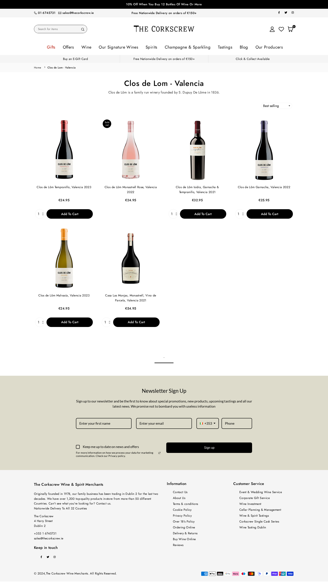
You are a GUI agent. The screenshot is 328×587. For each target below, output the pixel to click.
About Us (179, 497)
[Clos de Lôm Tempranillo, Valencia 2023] (64, 149)
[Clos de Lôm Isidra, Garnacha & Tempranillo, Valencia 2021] (197, 149)
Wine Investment (250, 503)
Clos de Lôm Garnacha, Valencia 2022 (264, 186)
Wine (103, 46)
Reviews (178, 544)
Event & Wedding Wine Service (260, 491)
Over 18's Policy (184, 520)
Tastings (212, 46)
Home (37, 66)
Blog (226, 46)
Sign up (209, 446)
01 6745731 (46, 13)
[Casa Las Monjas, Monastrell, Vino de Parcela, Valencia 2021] (130, 257)
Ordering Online (184, 526)
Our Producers (247, 46)
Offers (89, 46)
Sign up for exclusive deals (164, 4)
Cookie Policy (182, 508)
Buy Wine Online (184, 538)
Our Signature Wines (128, 46)
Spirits (154, 46)
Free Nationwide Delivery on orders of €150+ (164, 13)
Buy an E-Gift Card (75, 58)
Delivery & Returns (185, 532)
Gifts (75, 46)
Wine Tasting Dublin (252, 526)
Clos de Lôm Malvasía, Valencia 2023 (64, 294)
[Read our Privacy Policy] (159, 451)
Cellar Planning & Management (260, 508)
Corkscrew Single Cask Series (259, 520)
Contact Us (180, 491)
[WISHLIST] (281, 29)
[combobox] (207, 422)
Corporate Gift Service (254, 497)
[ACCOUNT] (272, 29)
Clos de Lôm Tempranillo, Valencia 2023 (64, 186)
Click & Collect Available (253, 58)
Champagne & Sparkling (183, 46)
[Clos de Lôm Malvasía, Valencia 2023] (64, 257)
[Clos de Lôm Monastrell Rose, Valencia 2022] (130, 149)
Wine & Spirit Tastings (254, 514)
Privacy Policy (182, 514)
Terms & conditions (185, 503)
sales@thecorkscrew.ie (78, 13)
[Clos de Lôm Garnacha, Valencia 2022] (264, 149)
